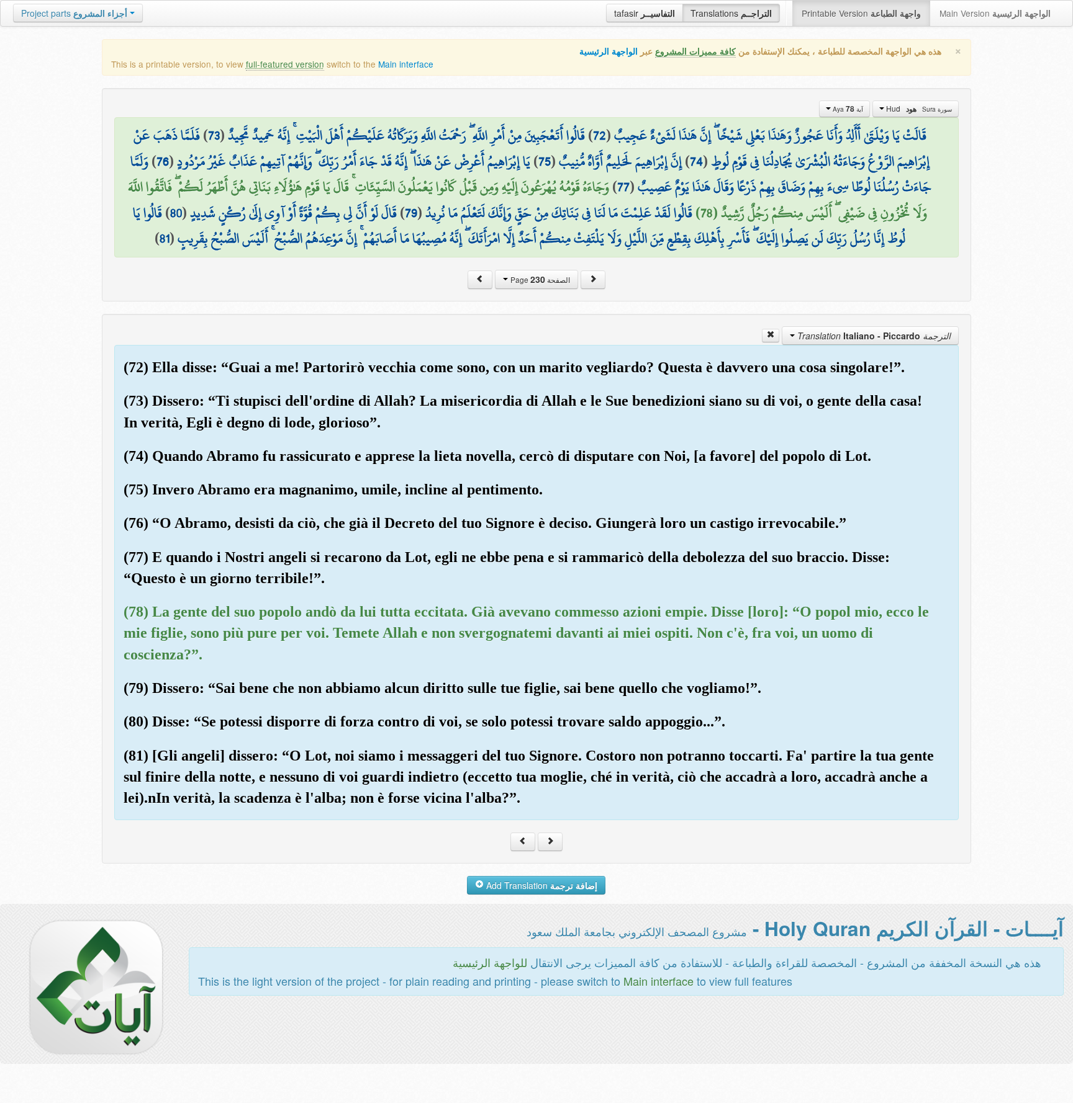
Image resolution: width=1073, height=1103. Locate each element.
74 (696, 161)
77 (623, 186)
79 (411, 212)
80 (176, 212)
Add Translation (540, 885)
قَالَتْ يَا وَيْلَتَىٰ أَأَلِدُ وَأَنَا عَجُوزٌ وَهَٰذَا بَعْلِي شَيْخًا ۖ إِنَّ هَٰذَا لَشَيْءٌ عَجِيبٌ (770, 135)
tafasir (644, 13)
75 (544, 161)
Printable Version (861, 13)
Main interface (405, 64)
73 (214, 135)
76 (162, 161)
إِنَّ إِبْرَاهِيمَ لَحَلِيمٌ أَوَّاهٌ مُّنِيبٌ (620, 161)
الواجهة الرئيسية (608, 51)
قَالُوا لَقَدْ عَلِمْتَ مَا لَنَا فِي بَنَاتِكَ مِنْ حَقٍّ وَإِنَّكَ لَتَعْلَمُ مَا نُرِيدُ (558, 212)
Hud (918, 108)
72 (599, 135)
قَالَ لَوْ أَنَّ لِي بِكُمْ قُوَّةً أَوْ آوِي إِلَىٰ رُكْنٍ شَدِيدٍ (293, 212)
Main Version (995, 13)
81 (165, 238)
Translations (731, 13)
